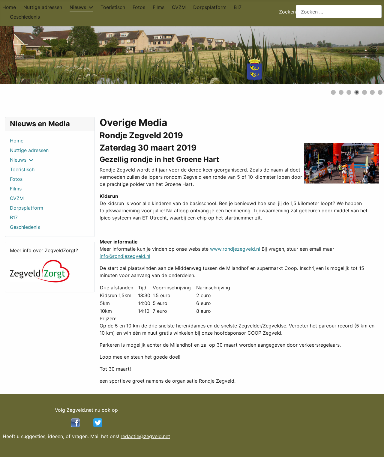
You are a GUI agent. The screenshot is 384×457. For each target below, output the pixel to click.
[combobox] (339, 11)
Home (9, 7)
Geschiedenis (25, 17)
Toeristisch (112, 7)
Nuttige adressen (42, 7)
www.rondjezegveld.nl (235, 249)
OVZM (179, 7)
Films (158, 7)
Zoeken (287, 12)
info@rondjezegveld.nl (125, 256)
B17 (238, 7)
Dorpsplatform (209, 7)
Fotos (139, 7)
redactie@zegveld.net (145, 436)
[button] (366, 55)
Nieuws (78, 7)
